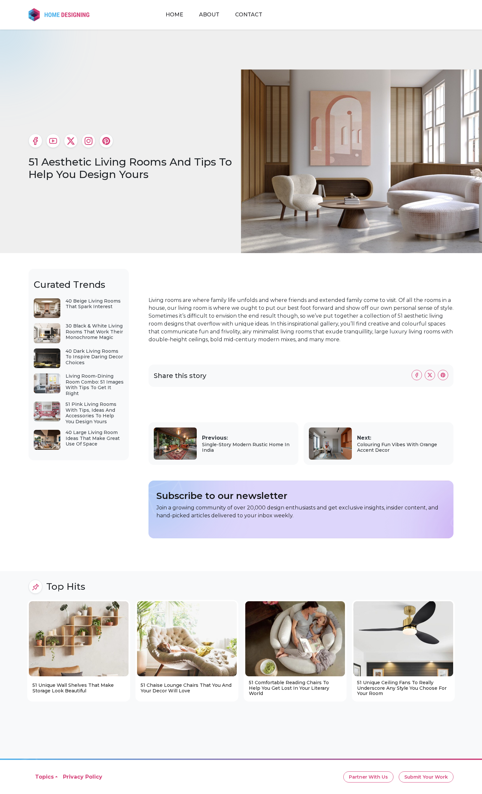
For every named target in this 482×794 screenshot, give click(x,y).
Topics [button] (44, 777)
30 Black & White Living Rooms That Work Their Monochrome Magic (94, 331)
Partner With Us (368, 777)
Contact (248, 14)
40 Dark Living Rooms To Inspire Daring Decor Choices (94, 357)
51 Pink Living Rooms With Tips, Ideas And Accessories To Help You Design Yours (91, 413)
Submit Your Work (426, 777)
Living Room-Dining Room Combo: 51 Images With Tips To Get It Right (95, 384)
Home (174, 14)
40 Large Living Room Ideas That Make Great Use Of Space (93, 438)
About (209, 14)
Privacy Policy (82, 777)
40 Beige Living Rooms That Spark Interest (93, 304)
